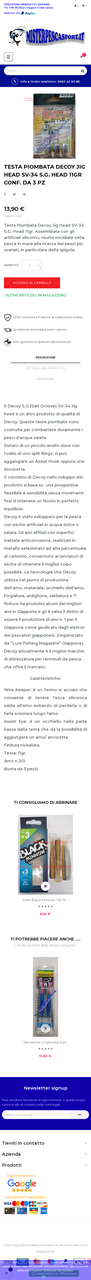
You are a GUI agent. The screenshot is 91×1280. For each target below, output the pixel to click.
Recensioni (46, 379)
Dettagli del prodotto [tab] (45, 368)
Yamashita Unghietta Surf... (45, 1042)
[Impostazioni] (84, 5)
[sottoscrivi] (79, 1114)
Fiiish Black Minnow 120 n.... (45, 900)
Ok (44, 1276)
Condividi (5, 194)
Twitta (14, 194)
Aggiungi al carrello (32, 282)
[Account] (76, 5)
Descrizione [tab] (45, 357)
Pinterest (24, 194)
